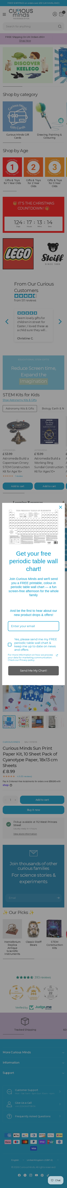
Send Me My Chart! (33, 670)
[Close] (60, 507)
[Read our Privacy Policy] (57, 655)
